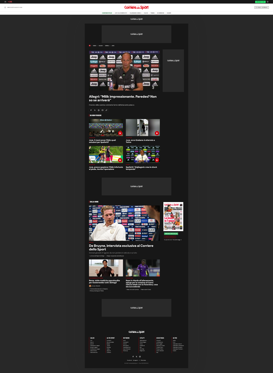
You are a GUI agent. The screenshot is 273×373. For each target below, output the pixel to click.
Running (109, 347)
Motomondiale (110, 342)
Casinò (169, 13)
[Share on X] (95, 110)
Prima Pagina (143, 342)
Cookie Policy (159, 347)
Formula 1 (109, 340)
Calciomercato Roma (96, 278)
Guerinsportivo (127, 347)
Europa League (93, 347)
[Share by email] (102, 110)
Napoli (91, 242)
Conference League (95, 349)
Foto (174, 342)
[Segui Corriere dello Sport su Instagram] (140, 356)
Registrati (142, 350)
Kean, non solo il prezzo (133, 289)
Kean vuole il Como (146, 289)
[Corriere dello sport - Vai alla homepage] (136, 7)
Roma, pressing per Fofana (97, 291)
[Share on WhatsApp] (99, 110)
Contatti (158, 340)
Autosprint (126, 342)
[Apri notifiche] (5, 7)
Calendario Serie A (135, 13)
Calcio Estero (93, 350)
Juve (113, 45)
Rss (141, 347)
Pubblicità (142, 345)
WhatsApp (143, 360)
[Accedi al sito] (268, 2)
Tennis (153, 13)
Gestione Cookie (160, 345)
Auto (124, 340)
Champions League (95, 345)
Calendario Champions (178, 345)
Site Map (142, 349)
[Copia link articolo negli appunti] (106, 110)
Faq (157, 352)
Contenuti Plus (107, 13)
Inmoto (125, 344)
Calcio (146, 13)
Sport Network (126, 349)
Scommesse (160, 13)
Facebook (129, 360)
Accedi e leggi (176, 239)
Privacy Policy (159, 349)
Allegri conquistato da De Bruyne (115, 256)
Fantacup (125, 350)
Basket (108, 344)
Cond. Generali (160, 350)
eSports (109, 350)
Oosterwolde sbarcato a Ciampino (99, 289)
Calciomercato (94, 352)
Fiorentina (129, 278)
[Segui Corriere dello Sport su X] (136, 356)
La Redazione (159, 342)
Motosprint (126, 345)
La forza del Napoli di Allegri (97, 256)
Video (94, 45)
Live (10, 2)
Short (128, 164)
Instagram (135, 360)
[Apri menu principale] (5, 2)
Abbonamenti (143, 340)
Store (141, 344)
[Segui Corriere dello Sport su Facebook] (133, 356)
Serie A (107, 45)
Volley (108, 349)
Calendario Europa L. (178, 347)
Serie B (92, 344)
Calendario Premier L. (178, 349)
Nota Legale (159, 344)
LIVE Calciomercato (121, 13)
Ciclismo (109, 352)
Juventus (92, 137)
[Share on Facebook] (91, 110)
